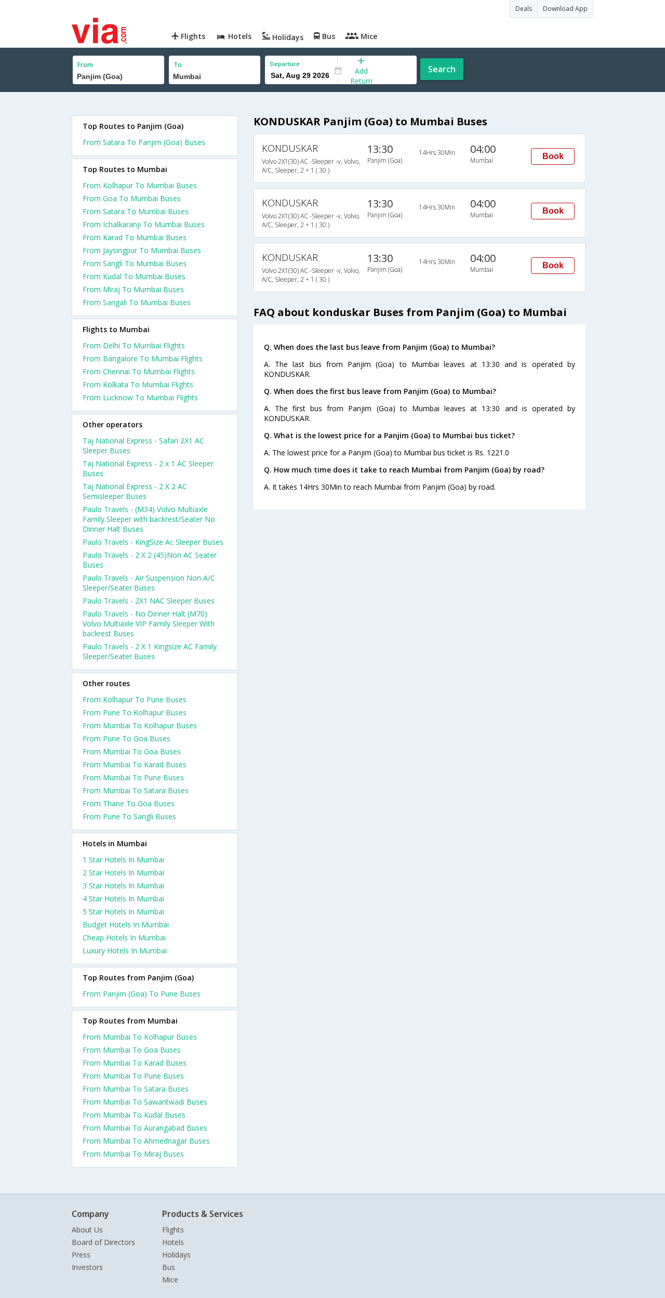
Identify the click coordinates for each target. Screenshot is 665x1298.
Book (553, 156)
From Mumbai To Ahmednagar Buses (146, 1141)
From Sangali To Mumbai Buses (137, 302)
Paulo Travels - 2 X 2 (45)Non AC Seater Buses (150, 560)
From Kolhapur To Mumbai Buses (140, 185)
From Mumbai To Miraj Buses (133, 1154)
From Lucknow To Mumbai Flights (140, 397)
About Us (87, 1230)
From (85, 64)
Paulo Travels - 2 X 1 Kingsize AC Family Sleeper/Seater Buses (150, 651)
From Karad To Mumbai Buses (135, 237)
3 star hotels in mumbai (123, 885)
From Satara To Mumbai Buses (136, 211)
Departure (285, 64)
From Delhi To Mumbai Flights (134, 345)
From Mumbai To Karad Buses (135, 764)
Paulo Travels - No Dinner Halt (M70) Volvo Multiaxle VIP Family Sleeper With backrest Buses (149, 623)
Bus (168, 1267)
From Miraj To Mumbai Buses (133, 289)
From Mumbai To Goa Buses (132, 751)
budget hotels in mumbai (126, 924)
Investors (87, 1267)
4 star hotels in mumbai (123, 898)
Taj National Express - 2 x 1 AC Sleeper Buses (148, 468)
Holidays (176, 1255)
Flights (173, 1230)
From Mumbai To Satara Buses (136, 790)
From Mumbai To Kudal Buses (134, 1115)
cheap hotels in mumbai (124, 937)
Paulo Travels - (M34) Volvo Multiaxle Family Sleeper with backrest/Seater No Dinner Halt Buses (149, 519)
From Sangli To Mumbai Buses (135, 263)
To (178, 64)
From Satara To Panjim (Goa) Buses (144, 142)
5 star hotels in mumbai (123, 911)
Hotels (173, 1242)
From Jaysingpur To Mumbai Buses (142, 250)
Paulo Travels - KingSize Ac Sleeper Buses (153, 542)
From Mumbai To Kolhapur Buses (140, 725)
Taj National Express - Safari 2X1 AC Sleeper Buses (143, 445)
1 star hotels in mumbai (123, 859)
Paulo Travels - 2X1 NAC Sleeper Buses (149, 601)
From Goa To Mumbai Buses (132, 198)
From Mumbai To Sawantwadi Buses (145, 1102)
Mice (170, 1279)
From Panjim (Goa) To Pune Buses (142, 994)
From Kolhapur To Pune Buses (135, 699)
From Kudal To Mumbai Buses (134, 276)
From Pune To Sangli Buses (129, 816)
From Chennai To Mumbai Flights (139, 371)
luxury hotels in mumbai (125, 950)
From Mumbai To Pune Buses (133, 777)
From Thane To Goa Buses (129, 803)
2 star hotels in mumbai (123, 872)
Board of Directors (103, 1242)
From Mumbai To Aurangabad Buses (145, 1128)
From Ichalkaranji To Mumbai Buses (144, 224)
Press (81, 1255)
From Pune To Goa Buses (126, 738)
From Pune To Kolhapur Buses (135, 712)
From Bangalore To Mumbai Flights (143, 358)
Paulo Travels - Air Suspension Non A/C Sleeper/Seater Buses (149, 583)
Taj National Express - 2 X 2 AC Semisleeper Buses (135, 491)
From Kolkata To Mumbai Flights (138, 384)
